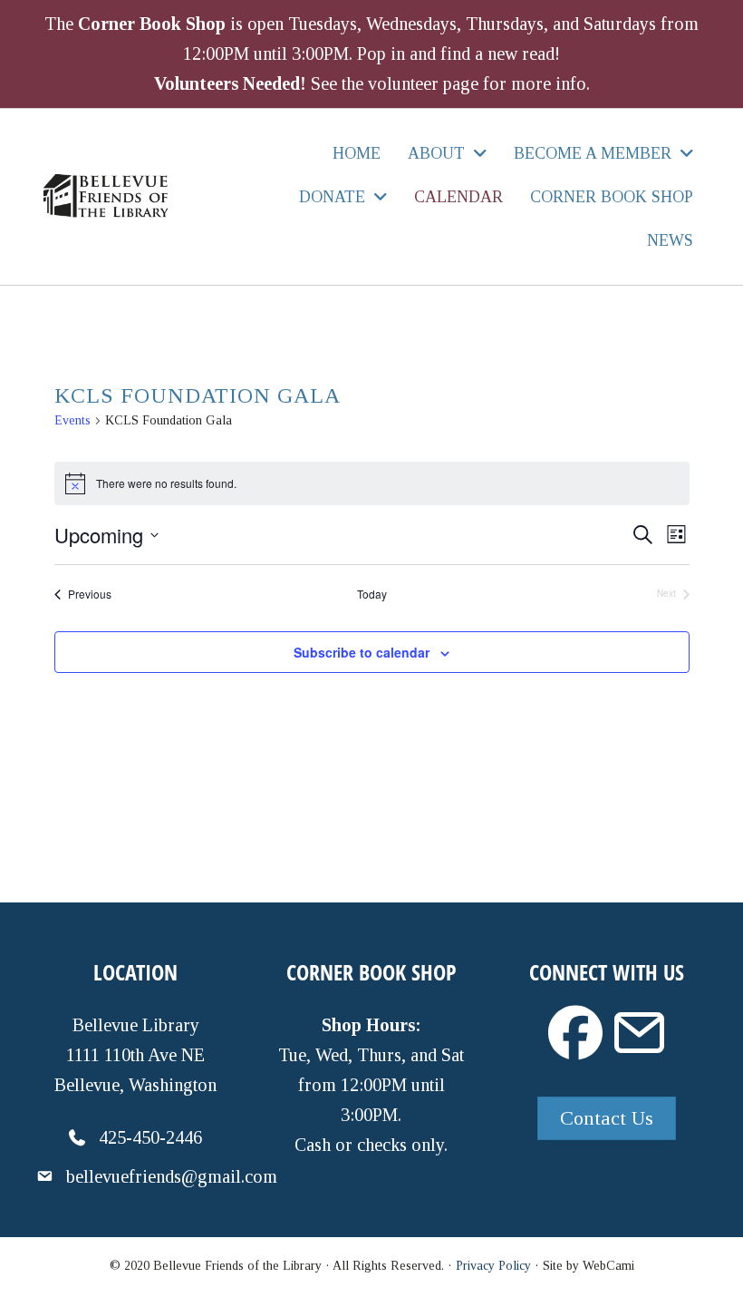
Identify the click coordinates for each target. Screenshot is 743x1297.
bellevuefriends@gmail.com (171, 1176)
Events (72, 420)
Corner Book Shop (152, 24)
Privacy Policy (493, 1266)
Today (372, 594)
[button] (575, 1033)
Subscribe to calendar (361, 652)
